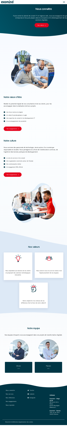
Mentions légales (18, 422)
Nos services (9, 394)
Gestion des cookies (27, 422)
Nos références (10, 397)
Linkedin (31, 394)
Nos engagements (11, 401)
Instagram (32, 397)
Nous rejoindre (10, 405)
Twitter (32, 390)
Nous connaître (10, 390)
